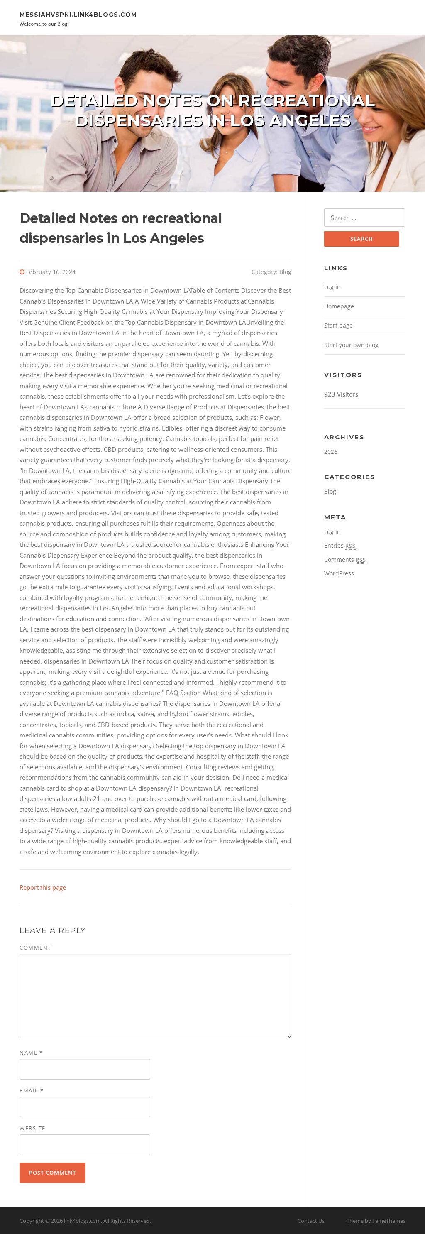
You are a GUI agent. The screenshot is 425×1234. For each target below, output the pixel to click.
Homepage (339, 306)
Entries (340, 545)
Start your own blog (351, 345)
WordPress (339, 573)
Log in (332, 287)
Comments (345, 559)
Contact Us (311, 1220)
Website (33, 1128)
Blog (285, 272)
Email (32, 1090)
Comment (35, 947)
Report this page (43, 887)
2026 (330, 451)
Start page (338, 325)
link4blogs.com (82, 1220)
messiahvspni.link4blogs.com (78, 14)
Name (31, 1052)
